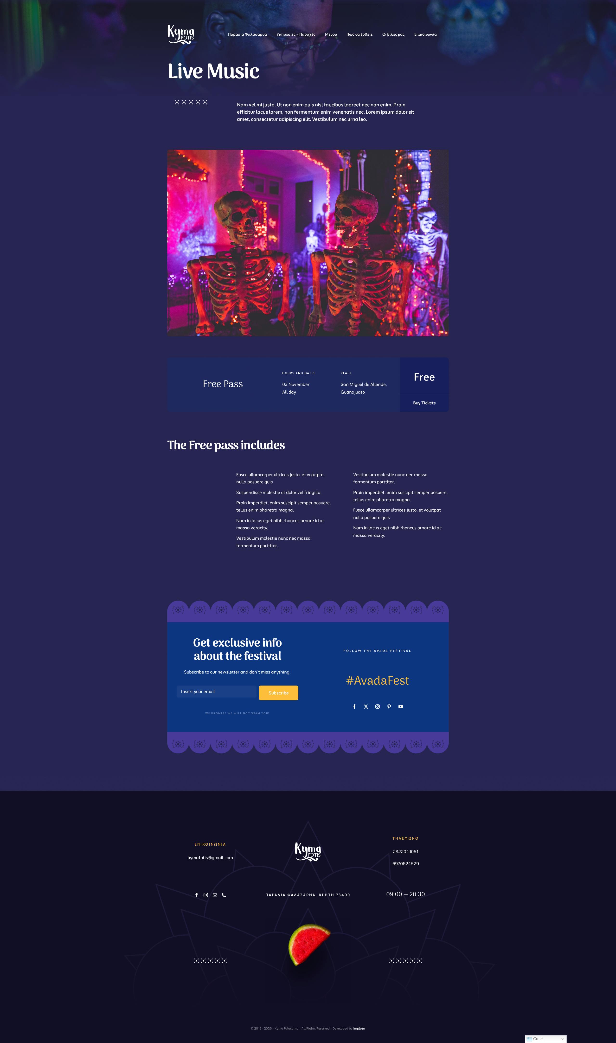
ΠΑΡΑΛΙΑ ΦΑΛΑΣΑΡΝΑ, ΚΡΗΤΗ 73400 (308, 895)
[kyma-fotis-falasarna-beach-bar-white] (180, 23)
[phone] (224, 895)
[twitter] (366, 706)
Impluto (359, 1028)
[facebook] (354, 706)
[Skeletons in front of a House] (308, 152)
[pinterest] (389, 706)
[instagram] (377, 706)
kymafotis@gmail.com (210, 857)
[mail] (215, 895)
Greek (538, 1039)
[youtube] (400, 706)
